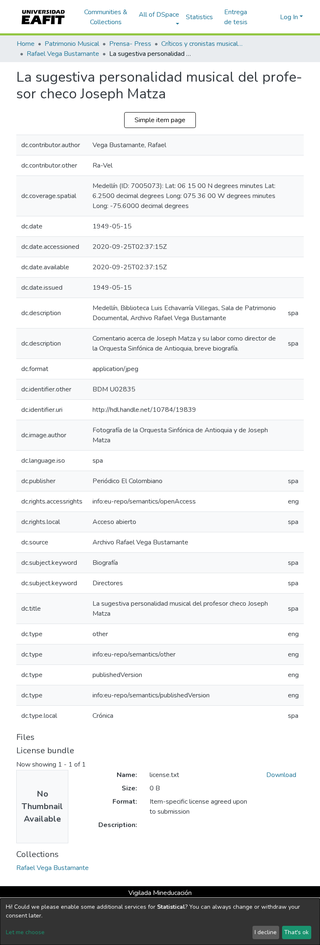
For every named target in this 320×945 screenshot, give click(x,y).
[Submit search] (260, 17)
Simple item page (160, 120)
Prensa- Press (130, 43)
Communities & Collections (106, 17)
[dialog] (160, 921)
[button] (272, 17)
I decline (266, 932)
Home (26, 43)
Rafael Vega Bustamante (63, 53)
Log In (289, 17)
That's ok (296, 932)
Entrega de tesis (236, 17)
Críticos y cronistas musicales (203, 43)
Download (281, 775)
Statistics (199, 17)
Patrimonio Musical (72, 43)
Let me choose (25, 932)
